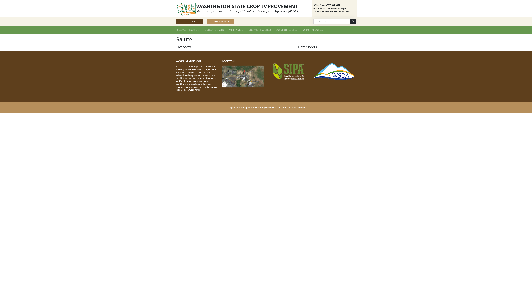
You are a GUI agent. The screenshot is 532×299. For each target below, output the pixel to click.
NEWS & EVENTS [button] (220, 21)
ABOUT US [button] (317, 29)
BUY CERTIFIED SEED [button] (287, 29)
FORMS (306, 29)
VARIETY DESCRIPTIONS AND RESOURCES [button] (250, 29)
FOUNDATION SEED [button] (214, 29)
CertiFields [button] (189, 21)
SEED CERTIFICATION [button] (188, 29)
